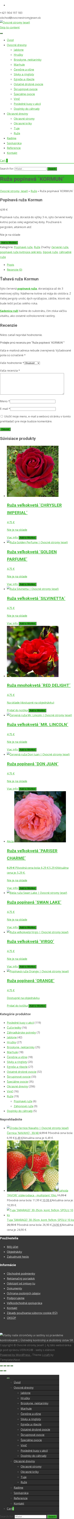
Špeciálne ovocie (24, 94)
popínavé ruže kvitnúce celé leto (20, 252)
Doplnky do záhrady (27, 109)
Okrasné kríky (23, 123)
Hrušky (18, 55)
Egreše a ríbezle (24, 79)
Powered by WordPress (15, 1355)
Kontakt (12, 153)
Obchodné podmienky (21, 1273)
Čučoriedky (14, 1027)
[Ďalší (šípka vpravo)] (4, 1370)
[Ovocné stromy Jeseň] (15, 22)
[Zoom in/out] (1, 1365)
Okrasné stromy (24, 119)
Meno (5, 401)
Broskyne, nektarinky (27, 60)
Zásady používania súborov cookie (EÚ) (32, 1313)
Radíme (11, 138)
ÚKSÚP (11, 1318)
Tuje (17, 128)
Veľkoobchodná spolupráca (24, 1303)
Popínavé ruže (23, 247)
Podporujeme (15, 1298)
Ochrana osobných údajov (23, 1293)
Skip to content (10, 27)
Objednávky (14, 1252)
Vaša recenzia (10, 370)
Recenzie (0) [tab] (14, 270)
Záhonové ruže (23, 1106)
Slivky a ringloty (24, 74)
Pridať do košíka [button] (17, 710)
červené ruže (59, 247)
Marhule (19, 64)
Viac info (12, 537)
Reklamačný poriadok (21, 1278)
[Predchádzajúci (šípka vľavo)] (1, 1370)
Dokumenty (14, 1288)
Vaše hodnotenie (12, 363)
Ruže (17, 133)
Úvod (10, 40)
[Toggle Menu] (1, 33)
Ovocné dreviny (17, 45)
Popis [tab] (10, 265)
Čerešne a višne (24, 69)
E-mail (5, 409)
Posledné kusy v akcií (27, 104)
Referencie (14, 148)
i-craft (46, 1355)
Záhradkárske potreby (21, 1032)
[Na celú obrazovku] (4, 1365)
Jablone (19, 50)
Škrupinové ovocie (26, 89)
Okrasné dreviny (17, 114)
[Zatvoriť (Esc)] (11, 1365)
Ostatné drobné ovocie (28, 84)
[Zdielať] (8, 1365)
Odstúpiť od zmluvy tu (21, 1283)
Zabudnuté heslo (18, 1257)
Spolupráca (14, 143)
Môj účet (12, 1247)
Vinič (17, 99)
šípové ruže (50, 252)
